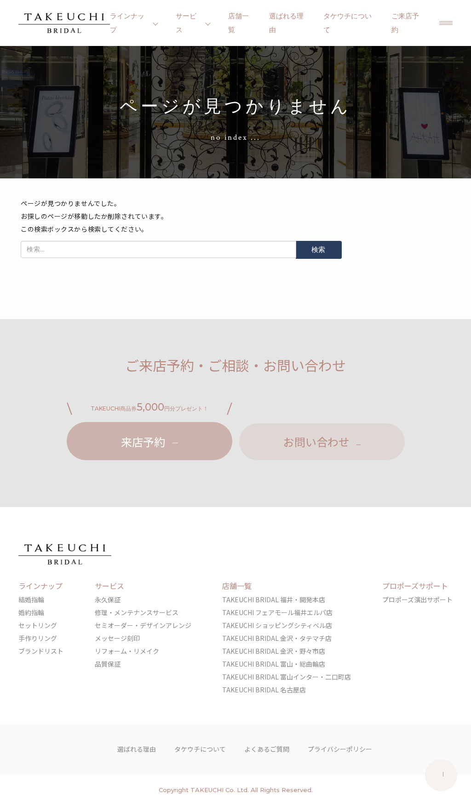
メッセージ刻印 (117, 638)
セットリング (37, 625)
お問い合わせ (316, 442)
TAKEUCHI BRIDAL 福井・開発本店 (273, 599)
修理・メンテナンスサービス (136, 612)
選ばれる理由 (286, 22)
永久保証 (108, 599)
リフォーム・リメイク (127, 651)
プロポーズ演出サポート (417, 599)
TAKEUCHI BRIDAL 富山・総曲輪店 (273, 663)
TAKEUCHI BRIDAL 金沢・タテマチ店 (277, 638)
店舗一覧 (238, 22)
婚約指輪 (31, 612)
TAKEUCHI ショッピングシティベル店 (277, 625)
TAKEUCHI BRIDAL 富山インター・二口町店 (286, 676)
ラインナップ (40, 585)
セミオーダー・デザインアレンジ (143, 625)
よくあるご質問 (266, 749)
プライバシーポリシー (340, 749)
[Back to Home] (64, 23)
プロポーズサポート (415, 585)
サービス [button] (186, 22)
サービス (109, 585)
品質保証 (108, 663)
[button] (446, 23)
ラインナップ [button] (127, 22)
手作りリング (37, 638)
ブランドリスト (40, 651)
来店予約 (143, 442)
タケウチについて (347, 22)
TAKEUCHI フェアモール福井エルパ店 (277, 612)
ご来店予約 (405, 22)
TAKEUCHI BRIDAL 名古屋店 (264, 689)
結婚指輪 (31, 599)
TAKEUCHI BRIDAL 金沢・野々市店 (273, 651)
